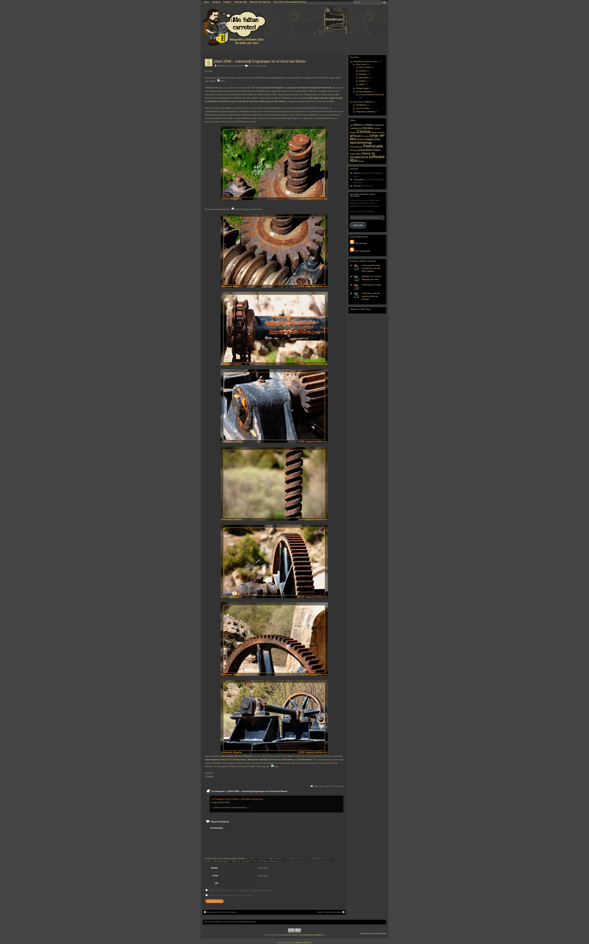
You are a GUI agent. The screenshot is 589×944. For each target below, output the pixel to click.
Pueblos (375, 150)
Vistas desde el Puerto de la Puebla (222, 912)
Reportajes (263, 66)
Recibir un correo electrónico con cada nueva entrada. (231, 895)
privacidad (364, 150)
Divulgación (361, 105)
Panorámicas (356, 147)
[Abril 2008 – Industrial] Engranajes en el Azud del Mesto (259, 61)
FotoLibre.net (240, 2)
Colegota (231, 66)
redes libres (355, 154)
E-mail (215, 876)
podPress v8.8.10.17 (303, 943)
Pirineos (354, 150)
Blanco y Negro (363, 124)
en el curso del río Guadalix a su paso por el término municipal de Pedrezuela (294, 87)
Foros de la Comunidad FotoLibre (289, 2)
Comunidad (358, 180)
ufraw (361, 161)
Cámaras (367, 128)
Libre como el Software (362, 102)
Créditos (227, 2)
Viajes (361, 84)
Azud (209, 87)
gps (359, 135)
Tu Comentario (216, 828)
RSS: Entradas (360, 243)
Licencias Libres (363, 108)
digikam (374, 132)
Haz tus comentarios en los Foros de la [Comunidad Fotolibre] (230, 922)
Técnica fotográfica (364, 92)
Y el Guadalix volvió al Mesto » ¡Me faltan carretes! (235, 799)
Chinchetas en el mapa (371, 285)
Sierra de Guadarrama (362, 155)
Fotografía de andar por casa (365, 61)
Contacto (216, 2)
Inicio (206, 2)
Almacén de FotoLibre (260, 2)
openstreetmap (361, 142)
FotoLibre (380, 132)
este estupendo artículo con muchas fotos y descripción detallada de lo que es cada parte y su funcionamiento (258, 759)
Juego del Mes (328, 786)
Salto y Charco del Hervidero (330, 912)
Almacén (357, 173)
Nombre (214, 868)
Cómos (364, 131)
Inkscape (365, 136)
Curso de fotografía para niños (371, 95)
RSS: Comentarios (362, 251)
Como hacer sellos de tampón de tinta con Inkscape (371, 296)
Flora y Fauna (365, 67)
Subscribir (358, 225)
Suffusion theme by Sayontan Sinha (373, 933)
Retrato (362, 81)
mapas (369, 139)
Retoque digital (362, 88)
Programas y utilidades (365, 112)
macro (360, 139)
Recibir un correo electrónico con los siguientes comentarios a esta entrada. (240, 890)
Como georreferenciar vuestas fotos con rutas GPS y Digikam (371, 268)
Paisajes (362, 74)
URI (216, 883)
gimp (353, 135)
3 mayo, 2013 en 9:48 (220, 802)
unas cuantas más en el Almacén (236, 756)
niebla (376, 139)
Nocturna (363, 71)
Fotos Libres (253, 66)
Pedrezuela (339, 786)
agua (352, 125)
